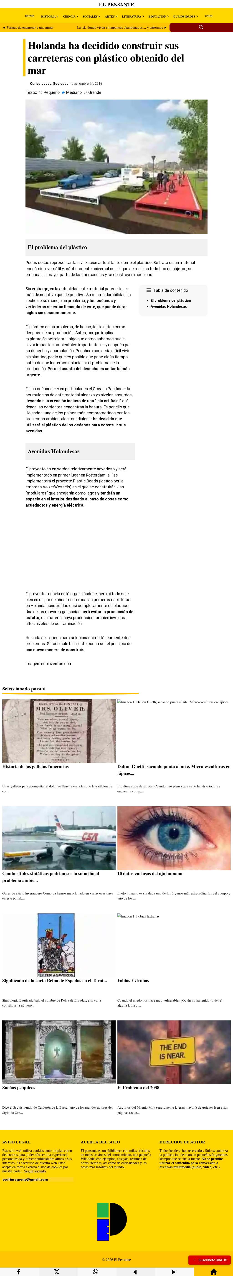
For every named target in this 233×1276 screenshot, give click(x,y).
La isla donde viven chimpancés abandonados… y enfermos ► (122, 27)
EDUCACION (157, 16)
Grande (94, 92)
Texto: (31, 92)
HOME (29, 15)
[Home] (213, 1274)
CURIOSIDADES (184, 16)
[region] (173, 356)
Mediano (74, 92)
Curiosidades (40, 84)
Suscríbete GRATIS (212, 1260)
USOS (208, 15)
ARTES (110, 16)
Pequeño (52, 92)
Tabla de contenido (170, 290)
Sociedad (60, 84)
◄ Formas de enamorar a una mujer (27, 27)
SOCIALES (90, 16)
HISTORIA (48, 16)
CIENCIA (69, 16)
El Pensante (116, 4)
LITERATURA (131, 16)
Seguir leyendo (35, 1171)
